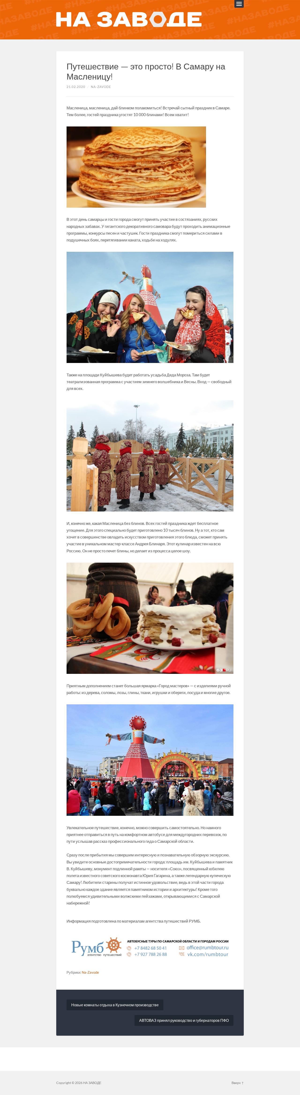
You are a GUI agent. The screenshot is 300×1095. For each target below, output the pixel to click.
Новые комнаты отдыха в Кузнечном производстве (115, 1005)
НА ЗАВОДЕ (92, 1083)
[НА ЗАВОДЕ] (129, 20)
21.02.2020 (76, 87)
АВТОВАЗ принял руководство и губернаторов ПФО (184, 1020)
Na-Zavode (101, 87)
